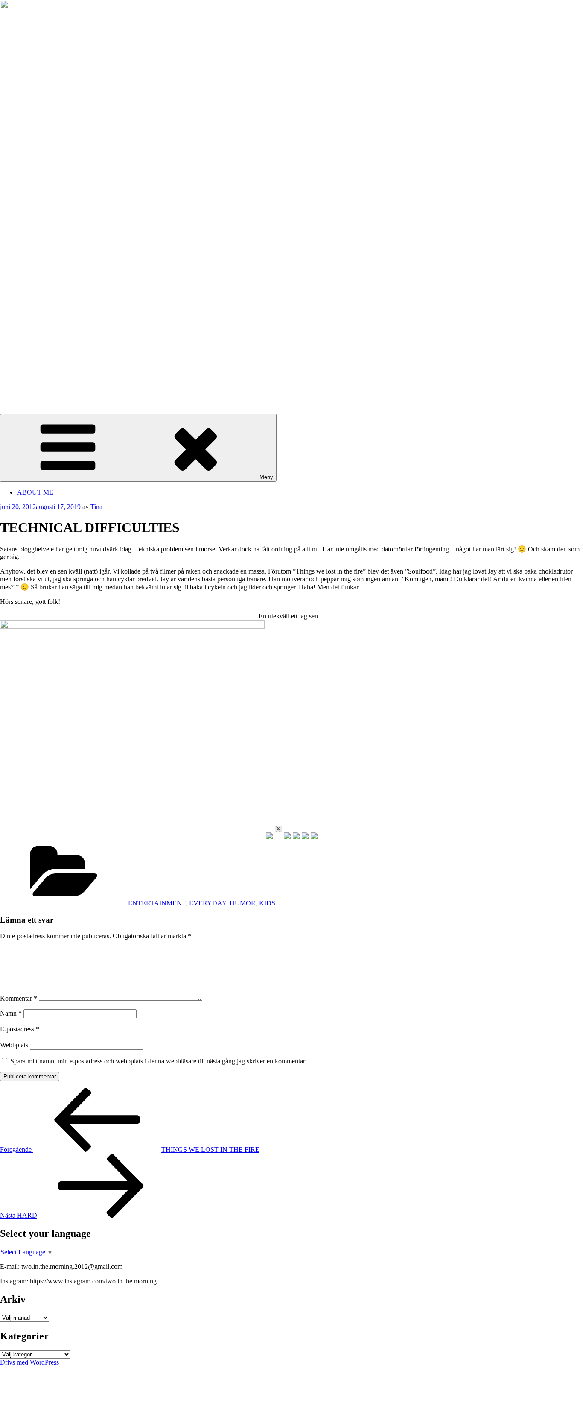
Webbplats (14, 1045)
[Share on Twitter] (278, 829)
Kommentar (18, 998)
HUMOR (243, 903)
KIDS (267, 903)
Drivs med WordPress (29, 1362)
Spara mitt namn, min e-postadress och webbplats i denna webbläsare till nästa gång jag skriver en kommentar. (158, 1061)
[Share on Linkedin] (305, 835)
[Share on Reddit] (287, 835)
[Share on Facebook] (269, 835)
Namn (11, 1013)
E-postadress (19, 1029)
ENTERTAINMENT (157, 903)
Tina (96, 506)
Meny (266, 477)
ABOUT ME (35, 492)
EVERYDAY (207, 903)
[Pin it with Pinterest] (296, 835)
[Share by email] (314, 835)
